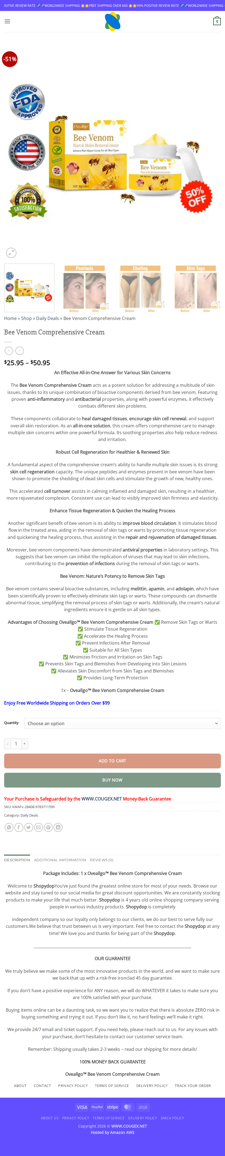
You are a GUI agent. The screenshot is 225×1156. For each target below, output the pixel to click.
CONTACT (42, 1085)
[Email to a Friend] (38, 827)
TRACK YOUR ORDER (193, 1085)
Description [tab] (17, 860)
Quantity (11, 723)
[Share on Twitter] (28, 827)
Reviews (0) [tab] (101, 860)
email (48, 1029)
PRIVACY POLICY (73, 1085)
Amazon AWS (122, 1132)
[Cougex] (113, 21)
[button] (7, 21)
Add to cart (112, 761)
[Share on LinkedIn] (58, 827)
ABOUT (20, 1085)
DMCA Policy (172, 1118)
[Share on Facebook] (18, 827)
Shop (26, 318)
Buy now (112, 780)
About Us (50, 1118)
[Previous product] (19, 351)
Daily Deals (47, 318)
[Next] (210, 151)
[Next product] (9, 351)
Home (10, 318)
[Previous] (15, 151)
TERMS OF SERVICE (112, 1085)
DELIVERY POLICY (152, 1085)
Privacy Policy (75, 1118)
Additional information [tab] (60, 860)
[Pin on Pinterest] (48, 827)
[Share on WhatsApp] (9, 827)
